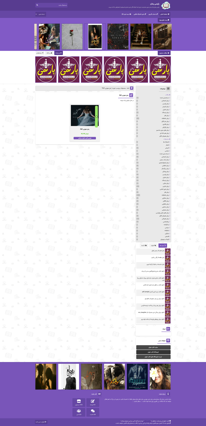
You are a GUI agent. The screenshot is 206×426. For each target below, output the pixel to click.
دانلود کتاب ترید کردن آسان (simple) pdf (153, 292)
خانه (128, 88)
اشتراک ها (166, 142)
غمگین (167, 233)
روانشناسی (166, 222)
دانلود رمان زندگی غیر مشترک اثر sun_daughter (151, 312)
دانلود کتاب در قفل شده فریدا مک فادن (153, 285)
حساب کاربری (152, 14)
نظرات (152, 246)
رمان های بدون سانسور (162, 130)
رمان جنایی (166, 183)
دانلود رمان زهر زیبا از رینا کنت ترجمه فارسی (152, 305)
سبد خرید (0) (125, 14)
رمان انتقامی (165, 165)
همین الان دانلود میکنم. (84, 138)
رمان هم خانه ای (164, 133)
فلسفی (167, 236)
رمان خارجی (166, 186)
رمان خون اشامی (164, 189)
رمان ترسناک (165, 112)
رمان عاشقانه (165, 118)
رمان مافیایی (165, 204)
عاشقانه (167, 230)
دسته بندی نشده (164, 154)
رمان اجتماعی (165, 101)
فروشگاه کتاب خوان (153, 352)
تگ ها (143, 246)
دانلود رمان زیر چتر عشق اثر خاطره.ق (154, 299)
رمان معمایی (165, 210)
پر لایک (48, 53)
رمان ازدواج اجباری (164, 163)
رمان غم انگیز (165, 121)
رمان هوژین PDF (123, 95)
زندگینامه (166, 225)
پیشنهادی (39, 53)
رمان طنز (166, 115)
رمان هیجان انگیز (164, 136)
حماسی (167, 151)
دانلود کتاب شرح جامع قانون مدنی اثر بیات (152, 271)
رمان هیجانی (165, 219)
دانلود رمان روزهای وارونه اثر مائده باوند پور (152, 319)
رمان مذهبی (165, 207)
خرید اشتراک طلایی (139, 14)
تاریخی (167, 148)
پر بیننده (58, 53)
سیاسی (167, 228)
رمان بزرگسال (165, 169)
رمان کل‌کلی (165, 127)
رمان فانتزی (166, 124)
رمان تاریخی (165, 106)
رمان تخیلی (166, 109)
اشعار (167, 145)
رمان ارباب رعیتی (164, 160)
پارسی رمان (147, 421)
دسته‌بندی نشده (164, 98)
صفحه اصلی (163, 14)
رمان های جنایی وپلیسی (162, 213)
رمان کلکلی (166, 201)
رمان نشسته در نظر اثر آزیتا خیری (155, 264)
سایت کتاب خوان (153, 347)
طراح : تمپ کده (40, 422)
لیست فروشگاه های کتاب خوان (153, 357)
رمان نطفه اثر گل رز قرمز (157, 257)
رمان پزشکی (165, 171)
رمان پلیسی (166, 104)
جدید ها (162, 246)
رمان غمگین (165, 198)
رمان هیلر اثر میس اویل (158, 250)
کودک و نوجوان (165, 239)
